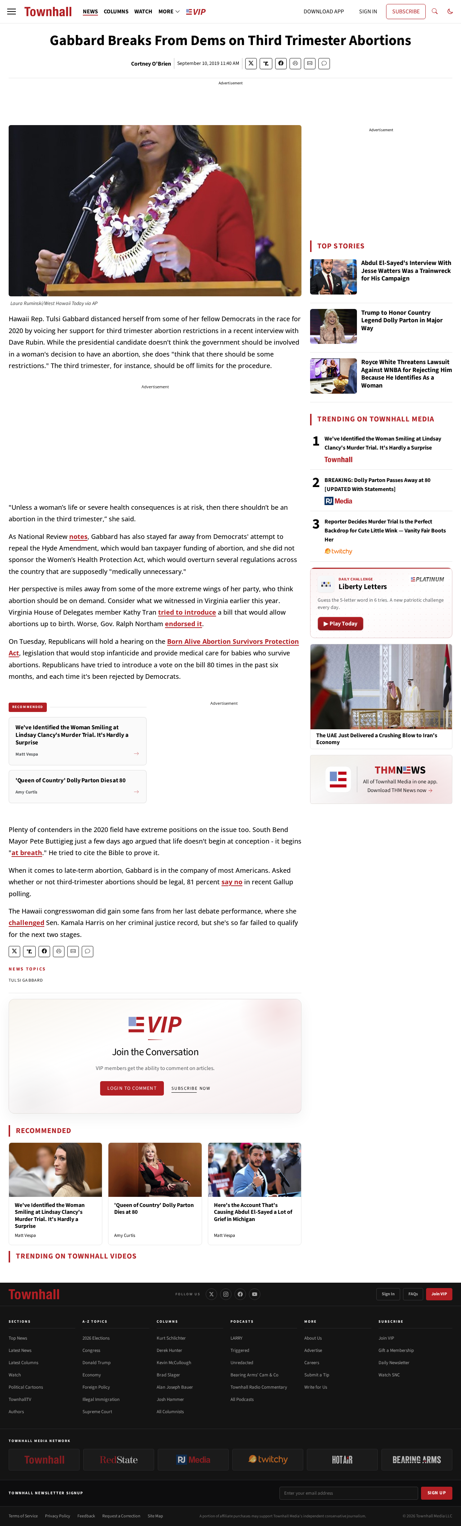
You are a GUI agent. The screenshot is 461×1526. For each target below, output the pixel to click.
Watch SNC (389, 1375)
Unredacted (241, 1362)
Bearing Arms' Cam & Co (254, 1375)
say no (231, 881)
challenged (26, 922)
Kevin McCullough (174, 1362)
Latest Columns (23, 1362)
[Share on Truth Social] (266, 63)
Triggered (239, 1350)
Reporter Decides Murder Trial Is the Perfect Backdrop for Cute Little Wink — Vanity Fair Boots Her (385, 531)
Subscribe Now (190, 1088)
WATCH (143, 12)
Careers (311, 1362)
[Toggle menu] (11, 11)
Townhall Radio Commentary (258, 1387)
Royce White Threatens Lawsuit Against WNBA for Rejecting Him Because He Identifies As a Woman (406, 374)
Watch (15, 1375)
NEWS (90, 12)
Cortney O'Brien (151, 64)
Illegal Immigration (101, 1399)
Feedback (86, 1516)
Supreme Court (97, 1411)
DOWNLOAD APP (324, 12)
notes (78, 536)
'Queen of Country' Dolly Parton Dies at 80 (154, 1208)
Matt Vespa (25, 1235)
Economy (91, 1375)
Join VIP (439, 1294)
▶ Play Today (340, 624)
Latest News (20, 1350)
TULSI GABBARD (26, 980)
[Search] (435, 11)
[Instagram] (226, 1294)
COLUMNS (116, 12)
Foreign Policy (96, 1387)
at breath (27, 852)
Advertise (313, 1350)
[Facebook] (240, 1294)
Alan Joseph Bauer (175, 1387)
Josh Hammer (170, 1399)
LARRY (236, 1338)
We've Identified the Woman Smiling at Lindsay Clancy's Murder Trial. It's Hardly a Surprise (50, 1215)
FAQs (413, 1294)
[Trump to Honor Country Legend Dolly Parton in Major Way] (333, 326)
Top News (18, 1338)
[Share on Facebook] (281, 63)
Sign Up (437, 1493)
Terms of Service (23, 1516)
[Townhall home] (34, 1294)
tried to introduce (187, 612)
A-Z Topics (95, 1321)
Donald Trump (96, 1362)
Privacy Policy (57, 1516)
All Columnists (170, 1411)
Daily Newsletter (394, 1362)
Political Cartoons (26, 1387)
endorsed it (183, 623)
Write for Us (315, 1387)
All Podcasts (242, 1399)
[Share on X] (251, 63)
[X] (211, 1294)
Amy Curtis (124, 1235)
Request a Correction (121, 1516)
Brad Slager (168, 1375)
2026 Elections (95, 1338)
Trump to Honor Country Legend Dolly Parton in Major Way (402, 321)
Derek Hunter (169, 1350)
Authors (16, 1411)
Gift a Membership (396, 1350)
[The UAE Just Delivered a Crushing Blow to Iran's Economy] (381, 686)
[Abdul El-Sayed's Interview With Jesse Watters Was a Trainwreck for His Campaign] (333, 277)
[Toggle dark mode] (450, 11)
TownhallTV (20, 1399)
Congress (91, 1350)
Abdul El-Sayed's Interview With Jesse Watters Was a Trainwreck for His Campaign (406, 271)
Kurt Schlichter (171, 1338)
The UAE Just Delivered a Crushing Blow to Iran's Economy (376, 739)
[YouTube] (254, 1294)
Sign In (388, 1294)
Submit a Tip (316, 1375)
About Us (313, 1338)
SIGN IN (368, 12)
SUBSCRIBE (406, 12)
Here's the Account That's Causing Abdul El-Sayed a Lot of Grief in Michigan (253, 1212)
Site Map (155, 1516)
